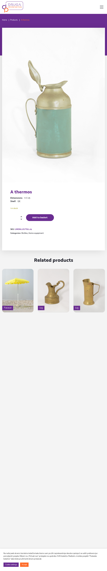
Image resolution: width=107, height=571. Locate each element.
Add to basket (40, 217)
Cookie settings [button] (11, 564)
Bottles (24, 233)
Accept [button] (24, 564)
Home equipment (36, 233)
